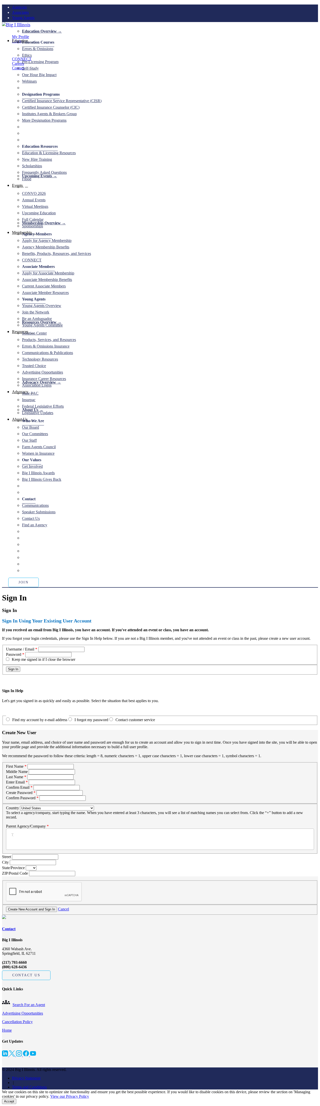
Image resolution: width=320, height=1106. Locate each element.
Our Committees (35, 434)
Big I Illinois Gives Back (41, 479)
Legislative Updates (37, 413)
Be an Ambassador (37, 319)
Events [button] (18, 185)
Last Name (14, 777)
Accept (9, 1101)
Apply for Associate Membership (48, 273)
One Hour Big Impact (39, 75)
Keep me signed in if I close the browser (43, 659)
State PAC (30, 393)
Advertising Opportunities (42, 372)
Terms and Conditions (29, 1087)
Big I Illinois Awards (38, 473)
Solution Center (34, 333)
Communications (35, 505)
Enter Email (15, 782)
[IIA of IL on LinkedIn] (5, 1055)
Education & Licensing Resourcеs (49, 153)
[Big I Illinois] (16, 24)
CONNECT (22, 59)
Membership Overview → (44, 223)
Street (7, 857)
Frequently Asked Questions (44, 172)
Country (12, 808)
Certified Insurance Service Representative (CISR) (62, 101)
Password (13, 654)
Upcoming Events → (39, 176)
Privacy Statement (26, 1078)
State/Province (14, 868)
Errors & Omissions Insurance (46, 346)
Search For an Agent (28, 1005)
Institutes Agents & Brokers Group (49, 114)
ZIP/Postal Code (15, 873)
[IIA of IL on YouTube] (33, 1055)
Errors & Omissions (37, 49)
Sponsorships (32, 226)
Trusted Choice (34, 366)
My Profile (20, 37)
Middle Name (17, 771)
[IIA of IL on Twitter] (12, 1055)
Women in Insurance (38, 453)
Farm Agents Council (39, 447)
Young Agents (23, 18)
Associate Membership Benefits (47, 279)
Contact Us (31, 518)
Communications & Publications (47, 353)
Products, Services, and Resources (49, 340)
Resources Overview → (42, 322)
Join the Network (35, 312)
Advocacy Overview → (41, 382)
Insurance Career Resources (44, 379)
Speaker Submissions (39, 512)
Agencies (19, 7)
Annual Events (34, 200)
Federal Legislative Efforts (43, 406)
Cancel (63, 909)
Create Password (19, 793)
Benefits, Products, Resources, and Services (56, 253)
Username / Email (20, 649)
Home (7, 1030)
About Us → (32, 410)
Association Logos (37, 385)
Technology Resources (40, 359)
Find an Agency (34, 525)
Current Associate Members (44, 286)
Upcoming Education (39, 213)
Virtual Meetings (35, 206)
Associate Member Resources (45, 292)
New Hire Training (37, 159)
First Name (15, 766)
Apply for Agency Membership (47, 240)
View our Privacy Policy (69, 1096)
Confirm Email (18, 787)
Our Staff (29, 440)
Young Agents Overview (41, 305)
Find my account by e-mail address (39, 720)
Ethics (27, 55)
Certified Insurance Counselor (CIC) (51, 107)
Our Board (30, 427)
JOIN (23, 582)
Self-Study (30, 68)
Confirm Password (21, 798)
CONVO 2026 (34, 193)
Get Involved (32, 466)
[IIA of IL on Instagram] (19, 1055)
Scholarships (32, 166)
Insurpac (29, 400)
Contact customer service (135, 720)
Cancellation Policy (17, 1022)
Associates (20, 12)
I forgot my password (91, 720)
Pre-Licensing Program (40, 62)
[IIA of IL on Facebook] (26, 1055)
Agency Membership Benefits (45, 247)
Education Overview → (42, 31)
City (6, 862)
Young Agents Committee (42, 325)
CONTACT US (26, 975)
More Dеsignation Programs (44, 120)
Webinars (29, 81)
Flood (26, 179)
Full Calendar (33, 219)
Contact (9, 929)
